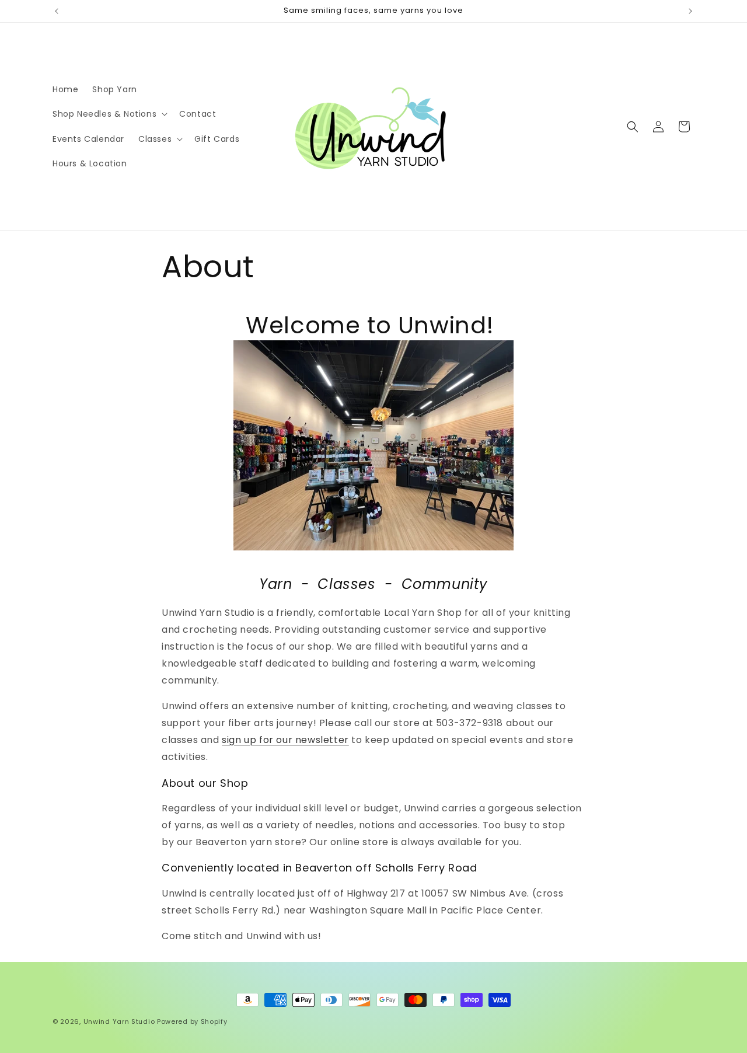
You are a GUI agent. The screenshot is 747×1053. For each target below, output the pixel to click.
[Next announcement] (690, 11)
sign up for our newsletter (285, 740)
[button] (109, 114)
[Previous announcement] (56, 11)
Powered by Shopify (192, 1021)
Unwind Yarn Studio (119, 1021)
